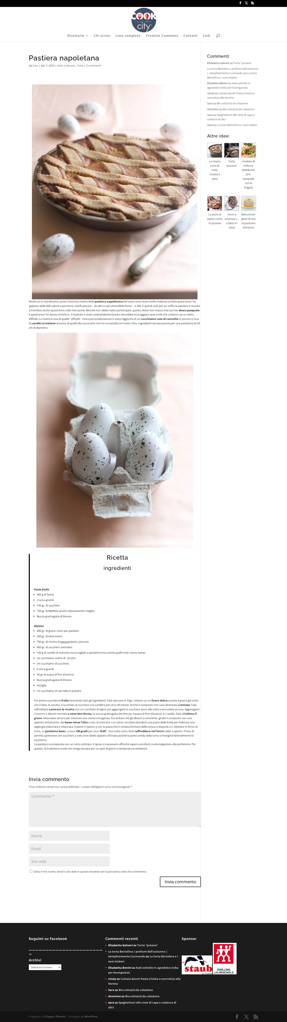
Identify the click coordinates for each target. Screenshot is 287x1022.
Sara (35, 65)
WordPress (91, 1016)
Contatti (190, 36)
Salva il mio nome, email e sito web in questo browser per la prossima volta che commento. (90, 871)
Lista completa (128, 36)
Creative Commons (162, 36)
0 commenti (93, 65)
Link (206, 36)
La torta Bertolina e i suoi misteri (237, 125)
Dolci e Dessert (66, 65)
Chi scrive (102, 36)
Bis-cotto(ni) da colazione (232, 103)
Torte (80, 65)
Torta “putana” (242, 63)
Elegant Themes (55, 1016)
